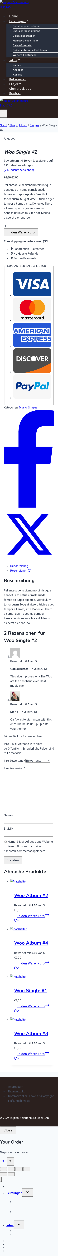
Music (23, 407)
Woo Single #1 (30, 990)
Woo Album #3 (31, 1033)
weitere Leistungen (25, 55)
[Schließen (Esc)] (26, 1169)
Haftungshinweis (19, 1100)
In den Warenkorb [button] (31, 916)
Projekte (15, 84)
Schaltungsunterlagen (26, 26)
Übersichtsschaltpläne (26, 31)
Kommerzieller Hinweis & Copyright (31, 1096)
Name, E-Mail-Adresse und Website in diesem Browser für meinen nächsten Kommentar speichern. (28, 846)
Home (13, 16)
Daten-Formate (22, 45)
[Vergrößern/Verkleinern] (3, 1169)
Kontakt (14, 93)
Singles (33, 407)
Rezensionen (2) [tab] (20, 570)
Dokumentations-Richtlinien (30, 50)
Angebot (18, 69)
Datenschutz (16, 1091)
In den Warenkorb (21, 232)
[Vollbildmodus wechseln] (11, 1169)
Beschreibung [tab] (19, 566)
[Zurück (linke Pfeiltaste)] (3, 1174)
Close (8, 1130)
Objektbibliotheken (24, 35)
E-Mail (9, 828)
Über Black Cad (20, 88)
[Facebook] (29, 506)
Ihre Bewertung (14, 760)
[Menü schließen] (1, 1179)
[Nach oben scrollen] (3, 1161)
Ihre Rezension (14, 768)
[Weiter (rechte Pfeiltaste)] (11, 1174)
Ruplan (17, 65)
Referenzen (17, 79)
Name (9, 815)
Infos (10, 1225)
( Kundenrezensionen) (19, 170)
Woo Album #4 (31, 943)
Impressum (15, 1087)
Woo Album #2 (31, 895)
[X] (29, 558)
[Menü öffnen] (3, 114)
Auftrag (17, 74)
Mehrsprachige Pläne (26, 40)
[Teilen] (19, 1169)
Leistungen (14, 1193)
